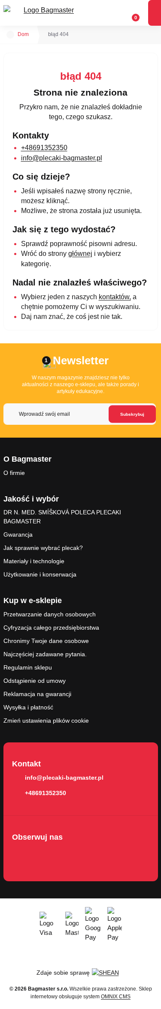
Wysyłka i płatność (28, 707)
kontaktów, (115, 296)
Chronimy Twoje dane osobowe (46, 640)
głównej (80, 253)
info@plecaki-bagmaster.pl (61, 158)
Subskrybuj (132, 414)
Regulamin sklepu (27, 667)
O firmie (14, 472)
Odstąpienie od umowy (34, 680)
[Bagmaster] (45, 13)
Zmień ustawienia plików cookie (46, 720)
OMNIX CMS (116, 997)
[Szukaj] (98, 13)
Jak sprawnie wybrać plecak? (43, 547)
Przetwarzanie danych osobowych (49, 614)
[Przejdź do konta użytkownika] (115, 13)
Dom (23, 34)
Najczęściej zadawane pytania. (45, 654)
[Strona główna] (10, 35)
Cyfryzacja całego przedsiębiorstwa (51, 627)
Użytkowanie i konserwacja (39, 574)
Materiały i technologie (33, 561)
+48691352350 (44, 147)
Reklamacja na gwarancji (37, 694)
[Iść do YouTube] (45, 855)
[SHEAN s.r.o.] (108, 972)
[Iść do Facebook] (21, 855)
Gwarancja (18, 534)
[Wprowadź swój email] (79, 414)
